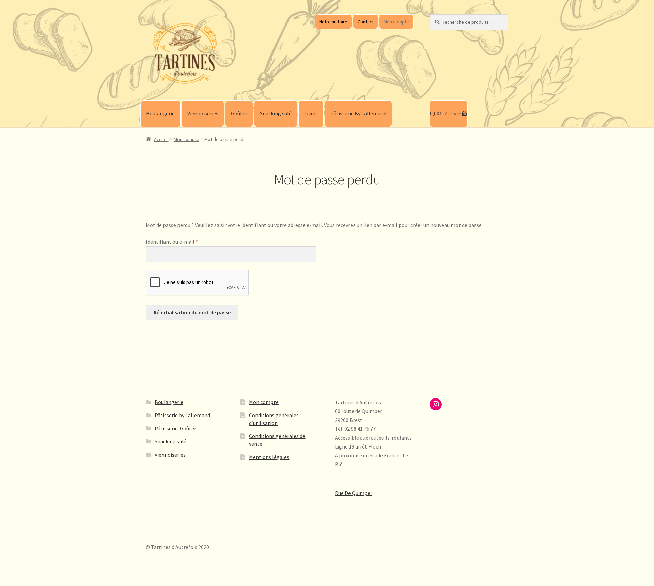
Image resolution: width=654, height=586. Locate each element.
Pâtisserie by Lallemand (182, 415)
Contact (366, 22)
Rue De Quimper (353, 493)
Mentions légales (269, 457)
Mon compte (396, 22)
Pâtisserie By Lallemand (358, 113)
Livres (311, 113)
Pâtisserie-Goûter (175, 428)
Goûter (239, 113)
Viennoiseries (202, 113)
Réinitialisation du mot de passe (192, 312)
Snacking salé (276, 113)
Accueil (161, 139)
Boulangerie (160, 113)
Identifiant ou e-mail (185, 241)
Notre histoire (333, 22)
